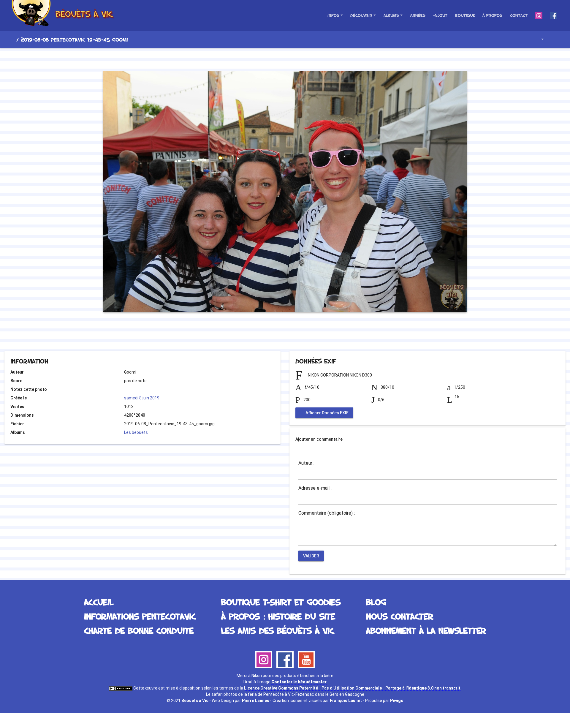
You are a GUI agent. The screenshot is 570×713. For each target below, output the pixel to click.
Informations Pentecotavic (140, 616)
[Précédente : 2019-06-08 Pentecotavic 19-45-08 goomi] (265, 58)
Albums (391, 15)
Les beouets (136, 432)
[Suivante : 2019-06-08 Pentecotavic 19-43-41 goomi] (305, 58)
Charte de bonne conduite (139, 630)
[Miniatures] (285, 58)
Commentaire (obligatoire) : (326, 513)
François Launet (346, 700)
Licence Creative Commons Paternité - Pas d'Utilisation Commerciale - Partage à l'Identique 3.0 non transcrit (352, 688)
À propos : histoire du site (278, 616)
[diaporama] (554, 39)
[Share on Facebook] (274, 335)
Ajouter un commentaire (319, 439)
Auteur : (306, 463)
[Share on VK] (297, 335)
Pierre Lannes (255, 700)
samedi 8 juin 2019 (141, 398)
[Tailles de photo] (538, 39)
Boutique (465, 15)
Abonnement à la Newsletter (426, 630)
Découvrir (361, 15)
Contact (519, 15)
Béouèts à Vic (194, 700)
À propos (492, 15)
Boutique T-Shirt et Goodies (281, 602)
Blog (376, 602)
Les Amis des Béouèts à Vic (277, 630)
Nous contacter (399, 616)
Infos (333, 15)
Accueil (11, 39)
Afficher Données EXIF (327, 412)
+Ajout (440, 15)
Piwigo (396, 700)
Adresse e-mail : (315, 488)
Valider (311, 556)
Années (417, 15)
